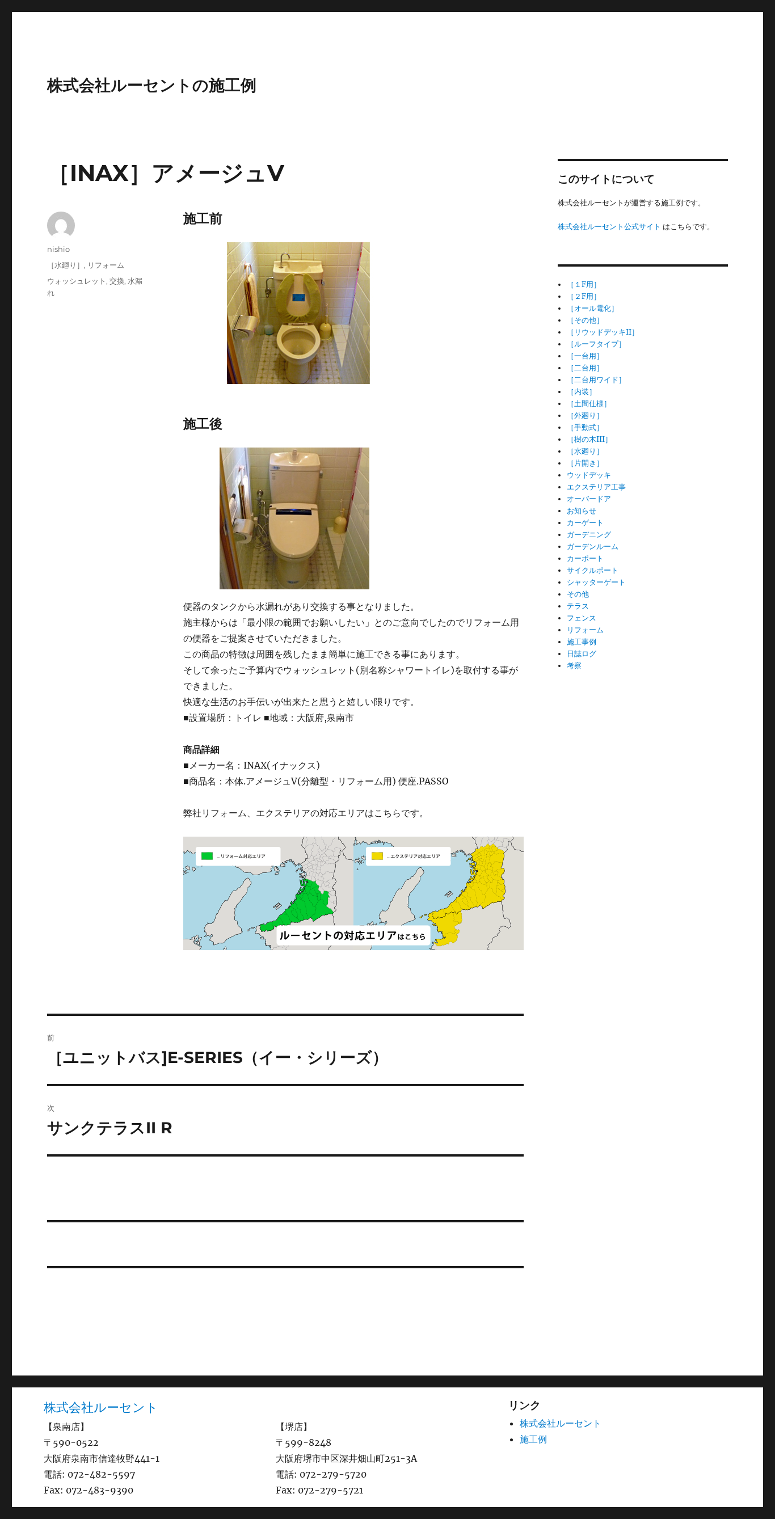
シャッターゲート (596, 582)
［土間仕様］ (589, 403)
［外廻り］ (585, 415)
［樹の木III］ (589, 439)
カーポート (585, 558)
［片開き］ (585, 463)
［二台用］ (585, 368)
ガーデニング (589, 534)
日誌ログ (581, 654)
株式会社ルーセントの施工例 (151, 85)
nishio (58, 249)
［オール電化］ (592, 308)
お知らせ (581, 511)
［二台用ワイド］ (596, 380)
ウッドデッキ (589, 475)
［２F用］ (584, 296)
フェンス (581, 618)
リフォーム (105, 264)
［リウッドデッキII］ (603, 332)
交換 (116, 280)
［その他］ (585, 320)
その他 (578, 594)
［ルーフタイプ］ (596, 344)
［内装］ (581, 391)
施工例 (533, 1439)
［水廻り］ (65, 264)
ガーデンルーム (592, 546)
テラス (578, 606)
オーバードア (589, 499)
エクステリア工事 (596, 487)
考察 (574, 665)
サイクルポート (592, 570)
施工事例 (581, 642)
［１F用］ (584, 284)
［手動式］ (585, 427)
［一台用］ (585, 356)
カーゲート (585, 523)
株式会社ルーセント (101, 1407)
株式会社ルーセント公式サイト (609, 226)
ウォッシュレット (76, 280)
